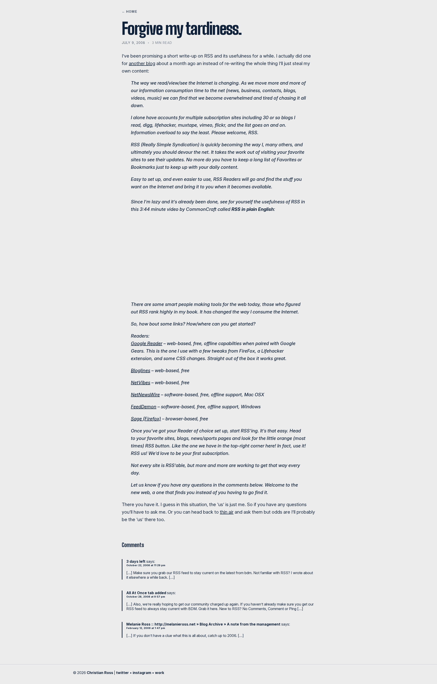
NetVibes (140, 382)
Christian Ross (100, 672)
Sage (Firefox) (146, 419)
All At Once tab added (146, 593)
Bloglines (140, 370)
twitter (122, 672)
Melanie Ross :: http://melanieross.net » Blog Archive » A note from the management (203, 624)
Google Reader (146, 343)
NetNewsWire (145, 394)
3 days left (135, 561)
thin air (227, 512)
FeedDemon (143, 406)
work (159, 672)
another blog (142, 63)
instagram (142, 672)
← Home (129, 11)
